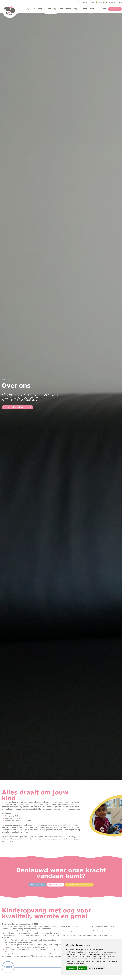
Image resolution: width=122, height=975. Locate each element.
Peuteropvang (51, 9)
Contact (103, 9)
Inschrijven (115, 9)
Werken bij (101, 2)
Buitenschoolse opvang (68, 9)
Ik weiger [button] (82, 968)
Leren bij (94, 2)
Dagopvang (37, 9)
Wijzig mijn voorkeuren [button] (96, 968)
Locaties (84, 9)
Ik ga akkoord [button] (71, 968)
